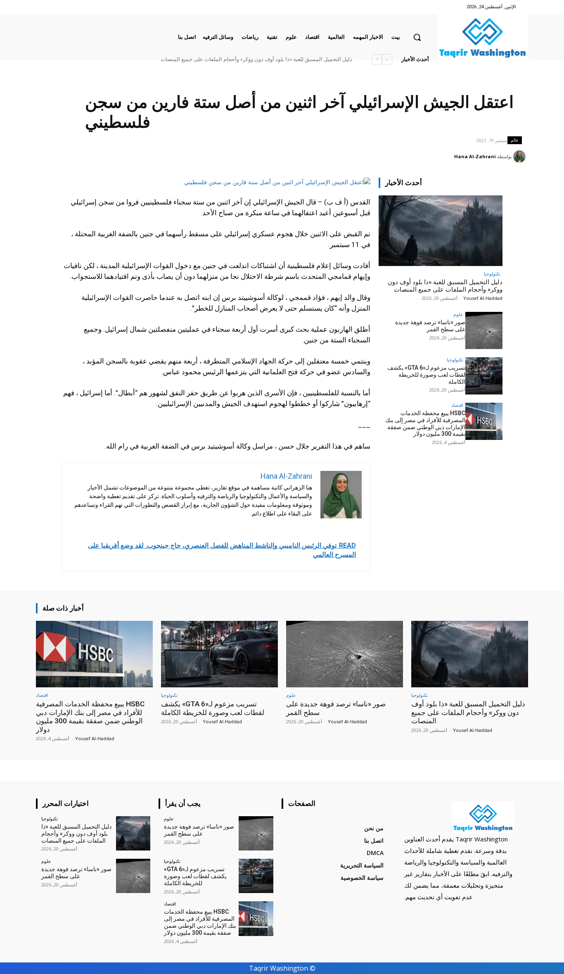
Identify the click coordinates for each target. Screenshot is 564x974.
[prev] (387, 59)
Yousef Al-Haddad (482, 298)
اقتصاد (457, 405)
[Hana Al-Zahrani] (520, 156)
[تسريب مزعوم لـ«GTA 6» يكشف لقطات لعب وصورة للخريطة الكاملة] (483, 375)
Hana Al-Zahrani (475, 156)
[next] (377, 59)
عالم (515, 140)
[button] (417, 37)
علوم (458, 314)
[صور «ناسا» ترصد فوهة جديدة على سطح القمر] (483, 330)
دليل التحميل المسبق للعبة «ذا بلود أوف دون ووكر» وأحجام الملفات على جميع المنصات (256, 59)
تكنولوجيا (492, 273)
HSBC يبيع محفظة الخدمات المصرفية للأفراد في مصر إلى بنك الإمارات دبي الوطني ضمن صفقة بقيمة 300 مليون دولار (425, 423)
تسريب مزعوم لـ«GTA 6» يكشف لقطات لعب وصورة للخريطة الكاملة (426, 374)
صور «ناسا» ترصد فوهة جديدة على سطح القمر (430, 326)
